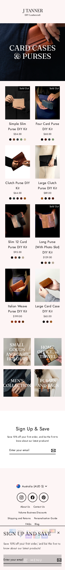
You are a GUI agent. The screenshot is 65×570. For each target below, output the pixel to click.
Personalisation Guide (45, 518)
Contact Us (39, 506)
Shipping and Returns (19, 518)
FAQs (28, 524)
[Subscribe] (59, 559)
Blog (37, 524)
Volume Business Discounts (32, 512)
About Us (25, 506)
